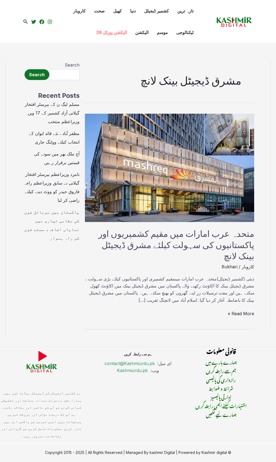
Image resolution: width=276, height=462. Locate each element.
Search (72, 65)
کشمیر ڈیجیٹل (156, 10)
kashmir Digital (162, 452)
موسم (162, 32)
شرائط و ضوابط (221, 388)
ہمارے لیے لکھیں (221, 414)
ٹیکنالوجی (185, 32)
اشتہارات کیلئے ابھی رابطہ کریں (221, 405)
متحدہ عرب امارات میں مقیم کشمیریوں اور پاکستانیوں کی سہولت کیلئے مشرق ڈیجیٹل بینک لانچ (176, 245)
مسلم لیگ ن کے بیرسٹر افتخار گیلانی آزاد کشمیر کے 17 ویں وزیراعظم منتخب (52, 113)
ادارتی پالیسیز (221, 396)
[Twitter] (33, 21)
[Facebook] (41, 21)
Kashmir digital (214, 452)
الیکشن (142, 32)
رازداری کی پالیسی (221, 379)
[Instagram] (49, 21)
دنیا (133, 10)
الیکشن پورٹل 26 (111, 32)
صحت (99, 10)
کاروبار (79, 10)
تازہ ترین (185, 10)
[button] (25, 21)
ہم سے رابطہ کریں (221, 370)
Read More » (241, 313)
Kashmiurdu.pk (132, 370)
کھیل (117, 10)
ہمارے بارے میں (221, 361)
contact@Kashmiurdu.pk (130, 363)
